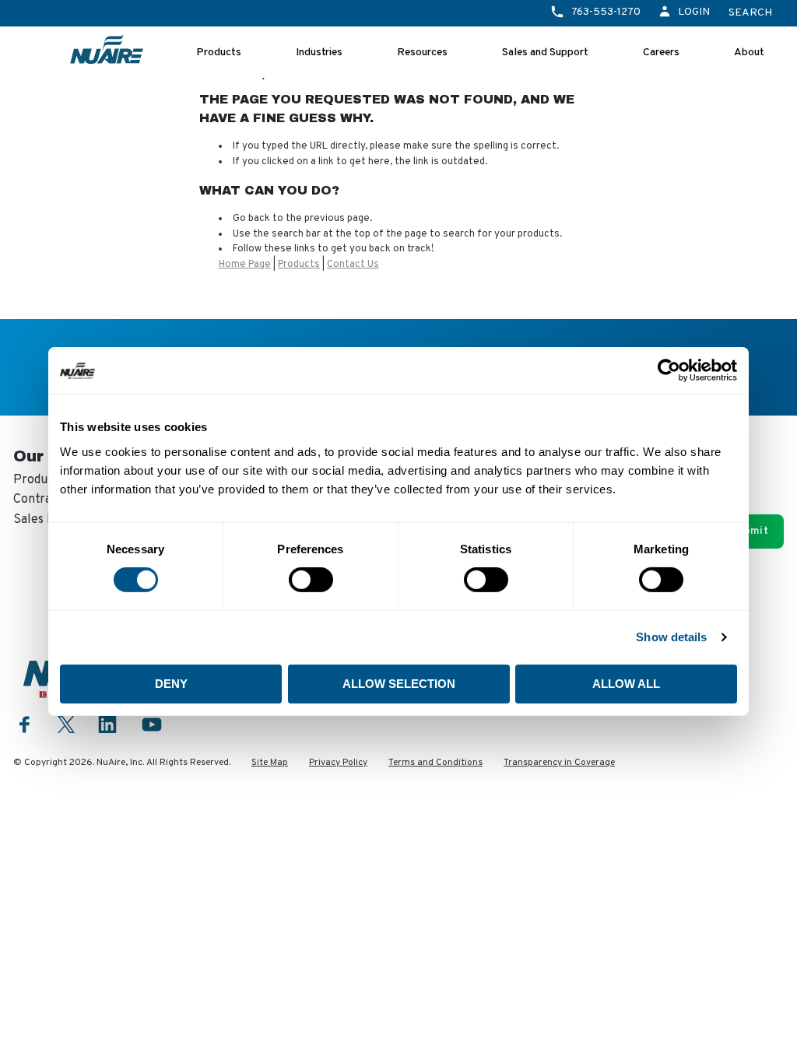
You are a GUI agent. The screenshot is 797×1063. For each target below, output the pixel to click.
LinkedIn (107, 724)
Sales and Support (545, 52)
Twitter (66, 722)
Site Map (269, 762)
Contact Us (353, 264)
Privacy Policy (338, 762)
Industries (319, 52)
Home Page (245, 264)
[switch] (311, 579)
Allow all (626, 683)
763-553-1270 (606, 12)
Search (750, 13)
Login (694, 12)
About (749, 52)
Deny (171, 683)
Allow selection (398, 683)
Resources (422, 52)
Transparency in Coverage (559, 762)
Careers (661, 52)
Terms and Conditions (435, 762)
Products (218, 52)
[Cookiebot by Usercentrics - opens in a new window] (669, 370)
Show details (671, 637)
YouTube (151, 724)
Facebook (25, 724)
